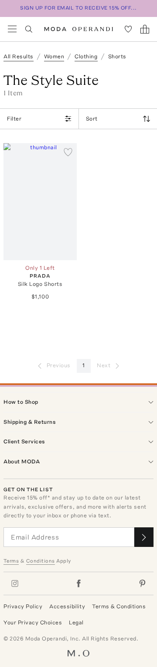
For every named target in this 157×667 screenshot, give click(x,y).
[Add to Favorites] (68, 152)
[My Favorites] (128, 29)
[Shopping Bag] (145, 29)
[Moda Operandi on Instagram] (14, 583)
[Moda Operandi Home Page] (79, 29)
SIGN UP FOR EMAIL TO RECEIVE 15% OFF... (78, 8)
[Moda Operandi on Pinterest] (142, 583)
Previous (59, 365)
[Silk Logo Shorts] (40, 201)
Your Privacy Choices (32, 622)
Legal (76, 622)
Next (103, 365)
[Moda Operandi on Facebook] (78, 583)
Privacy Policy (22, 606)
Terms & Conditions (119, 606)
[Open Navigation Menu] (12, 29)
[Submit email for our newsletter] (144, 537)
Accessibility (67, 606)
